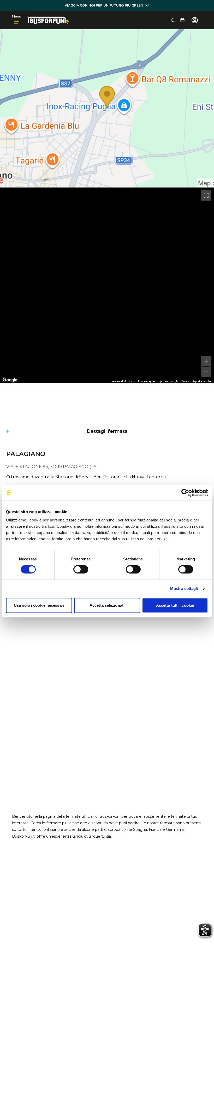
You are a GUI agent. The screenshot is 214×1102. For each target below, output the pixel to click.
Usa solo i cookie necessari (39, 605)
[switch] (80, 569)
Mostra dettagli (184, 588)
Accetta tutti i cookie (175, 605)
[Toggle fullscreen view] (206, 195)
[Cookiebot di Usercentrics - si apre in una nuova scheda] (185, 493)
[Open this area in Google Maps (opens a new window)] (10, 380)
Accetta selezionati (107, 605)
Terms (185, 381)
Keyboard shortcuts (123, 381)
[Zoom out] (206, 372)
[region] (107, 285)
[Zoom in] (206, 361)
